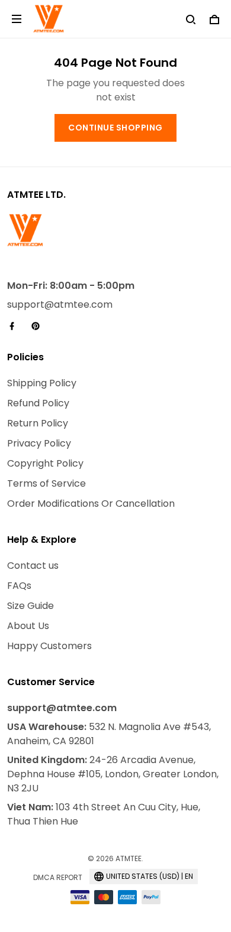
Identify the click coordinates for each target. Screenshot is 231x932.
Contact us (33, 565)
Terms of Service (46, 483)
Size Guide (30, 605)
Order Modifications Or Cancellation (91, 503)
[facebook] (15, 326)
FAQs (19, 585)
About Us (28, 626)
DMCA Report (57, 877)
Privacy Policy (39, 443)
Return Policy (37, 423)
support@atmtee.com (60, 304)
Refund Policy (38, 403)
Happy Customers (49, 646)
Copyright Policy (45, 463)
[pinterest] (39, 326)
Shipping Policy (41, 383)
